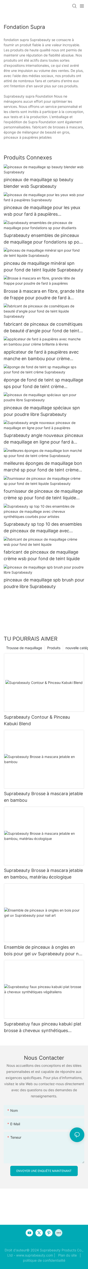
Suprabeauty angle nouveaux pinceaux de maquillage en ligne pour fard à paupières (43, 439)
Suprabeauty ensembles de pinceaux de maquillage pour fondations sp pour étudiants (43, 239)
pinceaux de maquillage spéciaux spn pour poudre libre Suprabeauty (42, 411)
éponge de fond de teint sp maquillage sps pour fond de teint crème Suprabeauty (43, 383)
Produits (53, 648)
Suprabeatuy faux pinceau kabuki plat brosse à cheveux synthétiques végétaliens (42, 1027)
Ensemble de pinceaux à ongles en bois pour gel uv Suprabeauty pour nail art (43, 951)
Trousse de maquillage (24, 648)
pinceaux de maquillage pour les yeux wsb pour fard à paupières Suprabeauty (42, 211)
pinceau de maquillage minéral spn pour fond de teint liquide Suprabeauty (43, 266)
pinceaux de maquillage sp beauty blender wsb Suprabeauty (38, 183)
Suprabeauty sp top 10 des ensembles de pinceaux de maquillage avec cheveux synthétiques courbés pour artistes (43, 528)
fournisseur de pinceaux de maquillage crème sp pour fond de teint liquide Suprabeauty (43, 495)
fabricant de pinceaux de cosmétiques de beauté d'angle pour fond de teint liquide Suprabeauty (43, 328)
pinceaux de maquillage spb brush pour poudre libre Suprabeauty (44, 583)
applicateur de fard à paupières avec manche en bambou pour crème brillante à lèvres (41, 355)
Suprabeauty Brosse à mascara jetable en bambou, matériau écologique (43, 873)
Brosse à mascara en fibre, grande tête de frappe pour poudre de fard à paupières (44, 295)
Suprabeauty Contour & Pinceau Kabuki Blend (37, 720)
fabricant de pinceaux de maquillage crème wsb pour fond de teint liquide (42, 555)
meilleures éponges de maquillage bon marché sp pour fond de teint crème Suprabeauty (43, 467)
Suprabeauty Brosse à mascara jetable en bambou (43, 797)
